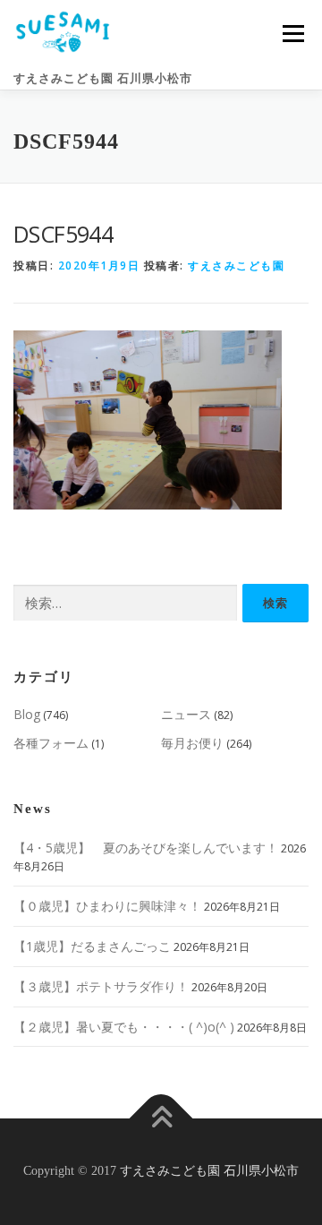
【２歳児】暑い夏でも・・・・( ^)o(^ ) (123, 1026)
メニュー (293, 33)
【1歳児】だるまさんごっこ (92, 946)
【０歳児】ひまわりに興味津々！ (107, 905)
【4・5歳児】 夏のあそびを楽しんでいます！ (145, 847)
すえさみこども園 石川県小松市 (102, 78)
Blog (26, 714)
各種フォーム (51, 742)
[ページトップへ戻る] (161, 1119)
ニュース (186, 714)
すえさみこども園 (236, 265)
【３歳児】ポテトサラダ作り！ (101, 986)
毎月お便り (192, 742)
